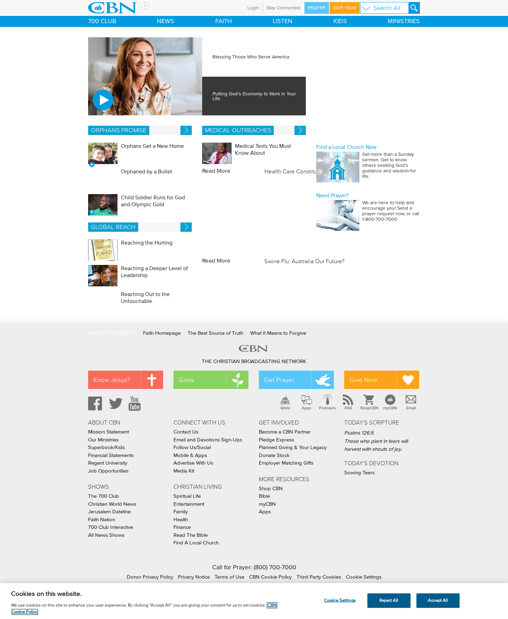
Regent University (107, 463)
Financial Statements (111, 455)
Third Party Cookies (319, 577)
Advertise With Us (193, 463)
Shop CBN (271, 488)
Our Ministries (103, 439)
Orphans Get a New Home (152, 146)
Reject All (388, 600)
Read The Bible (190, 535)
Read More (216, 171)
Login (253, 8)
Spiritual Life (187, 496)
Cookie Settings (364, 577)
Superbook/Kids (106, 447)
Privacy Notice (194, 577)
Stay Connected (283, 8)
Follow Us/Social (192, 447)
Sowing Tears (359, 472)
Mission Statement (108, 432)
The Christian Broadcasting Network (254, 361)
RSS (348, 408)
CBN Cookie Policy (270, 577)
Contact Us (185, 432)
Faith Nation (101, 519)
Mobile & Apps (190, 455)
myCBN (390, 408)
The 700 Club (103, 496)
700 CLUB (102, 21)
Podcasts (327, 408)
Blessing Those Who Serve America (252, 57)
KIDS (340, 21)
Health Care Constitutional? (299, 171)
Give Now (344, 8)
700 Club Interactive (110, 527)
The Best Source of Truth (215, 333)
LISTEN (282, 21)
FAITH (223, 21)
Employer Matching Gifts (286, 463)
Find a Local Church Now (346, 147)
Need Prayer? (332, 195)
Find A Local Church (196, 542)
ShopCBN (369, 408)
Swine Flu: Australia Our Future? (304, 261)
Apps (306, 408)
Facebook (94, 403)
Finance (182, 527)
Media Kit (183, 471)
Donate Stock (274, 455)
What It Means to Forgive (278, 333)
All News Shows (106, 535)
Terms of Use (229, 577)
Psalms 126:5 (359, 433)
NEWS (165, 21)
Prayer (317, 8)
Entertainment (188, 504)
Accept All (438, 600)
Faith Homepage (162, 333)
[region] (254, 601)
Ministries (404, 21)
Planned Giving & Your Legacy (293, 447)
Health (180, 519)
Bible (285, 408)
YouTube (136, 403)
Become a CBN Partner (285, 432)
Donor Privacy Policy (150, 577)
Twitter (115, 403)
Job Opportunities (108, 471)
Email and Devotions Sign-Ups (207, 439)
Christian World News (112, 504)
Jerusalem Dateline (109, 511)
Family (180, 511)
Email (411, 408)
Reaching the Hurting (146, 243)
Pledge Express (276, 439)
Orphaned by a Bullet (146, 171)
